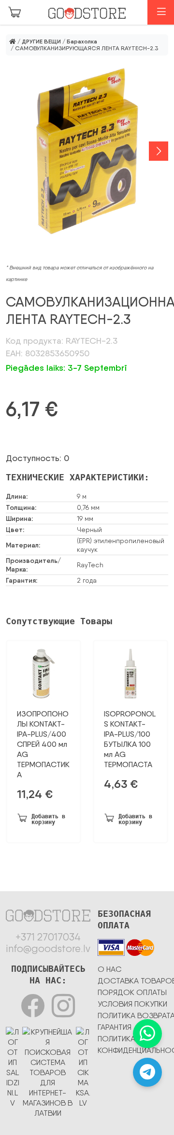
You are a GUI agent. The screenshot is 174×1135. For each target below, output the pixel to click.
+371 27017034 (48, 937)
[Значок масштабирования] (87, 151)
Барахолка (82, 41)
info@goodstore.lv (48, 948)
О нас (109, 969)
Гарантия (114, 1027)
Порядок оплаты (132, 992)
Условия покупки (132, 1004)
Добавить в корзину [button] (48, 819)
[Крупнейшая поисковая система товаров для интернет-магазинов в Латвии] (47, 1070)
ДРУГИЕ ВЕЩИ (41, 41)
